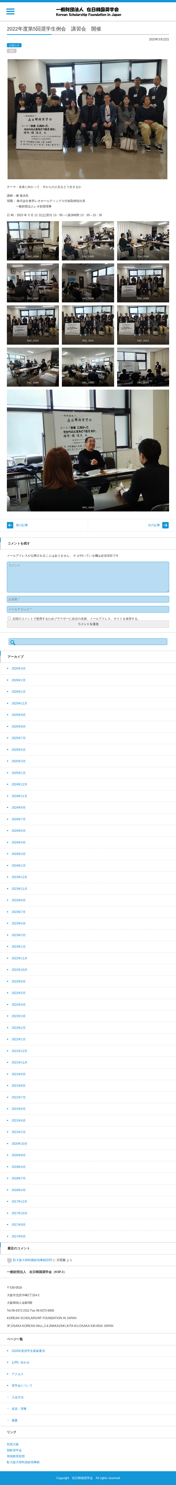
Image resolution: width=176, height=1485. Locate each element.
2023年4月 (19, 923)
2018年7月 (19, 1178)
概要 (15, 1420)
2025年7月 (19, 738)
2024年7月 (19, 819)
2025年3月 (19, 761)
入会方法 (18, 1397)
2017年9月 (19, 1224)
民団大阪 (13, 1444)
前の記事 (22, 525)
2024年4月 (19, 842)
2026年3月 (19, 668)
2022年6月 (19, 981)
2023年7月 (19, 912)
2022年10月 (19, 969)
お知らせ (14, 45)
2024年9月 (19, 807)
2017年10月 (19, 1213)
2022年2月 (19, 1028)
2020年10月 (19, 1143)
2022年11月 (19, 958)
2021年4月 (19, 1120)
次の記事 (154, 525)
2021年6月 (19, 1109)
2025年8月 (19, 726)
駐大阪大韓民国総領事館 (23, 1462)
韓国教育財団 (16, 1456)
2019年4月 (19, 1167)
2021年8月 (19, 1085)
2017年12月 (19, 1201)
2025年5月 (19, 749)
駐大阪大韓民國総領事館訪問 (32, 1260)
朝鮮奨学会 (14, 1450)
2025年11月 (19, 703)
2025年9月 (19, 715)
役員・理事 (19, 1408)
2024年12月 (19, 784)
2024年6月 (19, 830)
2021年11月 (19, 1062)
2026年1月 (19, 691)
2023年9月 (19, 900)
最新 (11, 50)
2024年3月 (19, 854)
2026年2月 (19, 680)
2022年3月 (19, 1016)
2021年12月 (19, 1051)
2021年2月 (19, 1132)
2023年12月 (19, 877)
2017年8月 (19, 1236)
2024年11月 (19, 796)
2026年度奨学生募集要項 (28, 1351)
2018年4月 (19, 1190)
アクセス (18, 1374)
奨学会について (22, 1385)
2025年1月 (19, 773)
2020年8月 (19, 1155)
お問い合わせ (21, 1362)
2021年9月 (19, 1074)
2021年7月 (19, 1097)
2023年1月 (19, 946)
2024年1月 (19, 865)
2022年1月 (19, 1039)
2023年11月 (19, 888)
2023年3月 (19, 935)
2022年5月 (19, 993)
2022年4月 (19, 1004)
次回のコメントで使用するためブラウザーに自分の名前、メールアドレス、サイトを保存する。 (76, 618)
